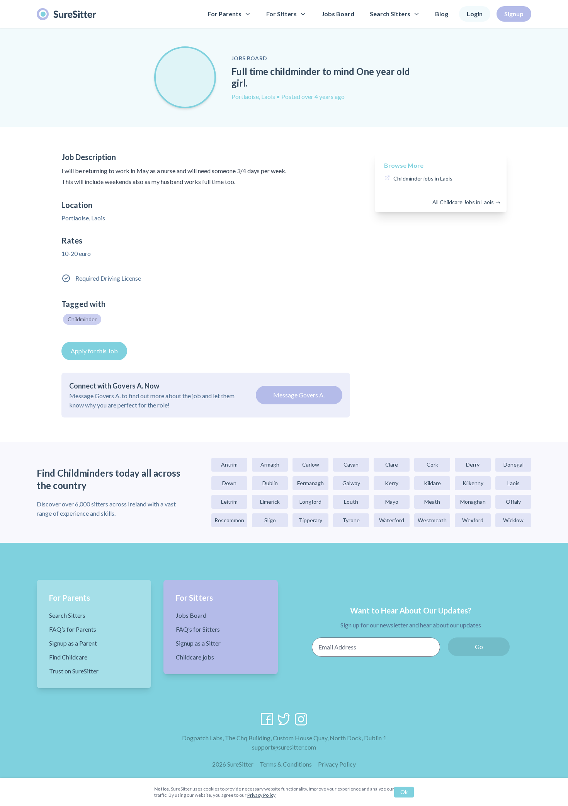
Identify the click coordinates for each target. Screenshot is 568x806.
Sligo (270, 520)
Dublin (270, 483)
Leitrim (229, 501)
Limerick (270, 501)
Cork (432, 464)
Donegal (513, 464)
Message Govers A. (299, 395)
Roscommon (229, 520)
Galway (351, 483)
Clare (391, 464)
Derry (473, 464)
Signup (514, 13)
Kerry (391, 483)
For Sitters (281, 13)
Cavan (351, 464)
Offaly (513, 501)
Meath (432, 501)
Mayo (391, 501)
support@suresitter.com (284, 747)
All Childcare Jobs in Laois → (466, 202)
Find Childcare (68, 657)
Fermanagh (310, 483)
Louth (351, 501)
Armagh (269, 464)
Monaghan (473, 501)
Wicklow (513, 520)
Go (479, 646)
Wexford (472, 520)
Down (229, 483)
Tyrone (351, 520)
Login (475, 13)
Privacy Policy (337, 764)
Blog (441, 13)
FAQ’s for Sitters (198, 629)
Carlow (310, 464)
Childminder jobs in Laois (422, 178)
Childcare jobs (195, 657)
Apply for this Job (94, 350)
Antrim (229, 464)
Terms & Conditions (286, 764)
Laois (513, 483)
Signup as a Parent (73, 643)
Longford (310, 501)
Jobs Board (337, 13)
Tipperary (310, 520)
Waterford (391, 520)
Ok (404, 792)
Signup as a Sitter (198, 643)
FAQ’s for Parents (72, 629)
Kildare (432, 483)
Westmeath (432, 520)
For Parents (224, 13)
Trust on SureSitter (74, 671)
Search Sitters (390, 13)
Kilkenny (473, 483)
